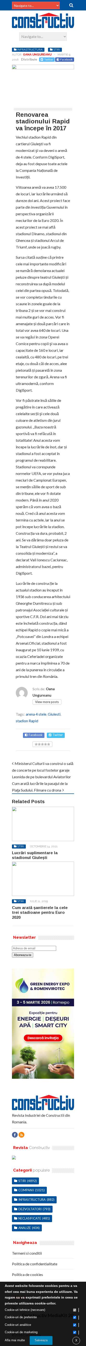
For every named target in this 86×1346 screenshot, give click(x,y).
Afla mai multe (15, 1340)
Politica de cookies (27, 1274)
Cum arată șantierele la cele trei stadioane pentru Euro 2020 (40, 912)
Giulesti (54, 714)
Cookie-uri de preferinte (21, 1317)
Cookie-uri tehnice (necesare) (25, 1310)
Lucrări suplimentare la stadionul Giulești (35, 855)
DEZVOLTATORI (30, 1209)
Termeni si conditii (27, 1253)
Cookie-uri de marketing (21, 1332)
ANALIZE (24, 1228)
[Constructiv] (43, 25)
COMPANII (26, 1190)
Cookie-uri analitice (18, 1325)
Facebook (66, 59)
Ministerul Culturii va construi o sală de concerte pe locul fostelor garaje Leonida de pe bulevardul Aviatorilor (42, 770)
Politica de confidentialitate (34, 1264)
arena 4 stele (36, 714)
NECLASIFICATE (29, 1218)
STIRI (56, 49)
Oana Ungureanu (37, 54)
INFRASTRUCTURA (30, 49)
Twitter (48, 59)
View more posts (47, 702)
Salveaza (41, 1340)
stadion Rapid (27, 720)
